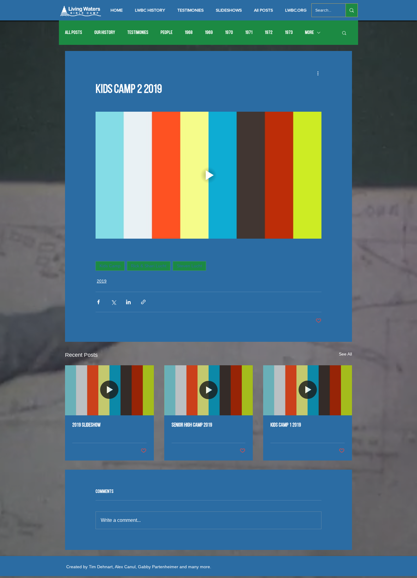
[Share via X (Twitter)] (113, 302)
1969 (209, 32)
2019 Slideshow (86, 425)
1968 (189, 32)
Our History (104, 32)
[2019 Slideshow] (109, 390)
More (309, 32)
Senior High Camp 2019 (192, 425)
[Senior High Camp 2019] (208, 390)
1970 (229, 32)
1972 (269, 32)
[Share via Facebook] (98, 302)
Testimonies (137, 32)
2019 (102, 281)
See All (345, 354)
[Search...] (351, 10)
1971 (248, 32)
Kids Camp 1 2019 (285, 425)
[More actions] (317, 73)
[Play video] (208, 175)
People (166, 32)
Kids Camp (110, 265)
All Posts (73, 32)
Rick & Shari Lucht (148, 265)
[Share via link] (143, 302)
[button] (344, 32)
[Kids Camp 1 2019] (307, 390)
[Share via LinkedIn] (128, 302)
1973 (289, 32)
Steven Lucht (189, 265)
